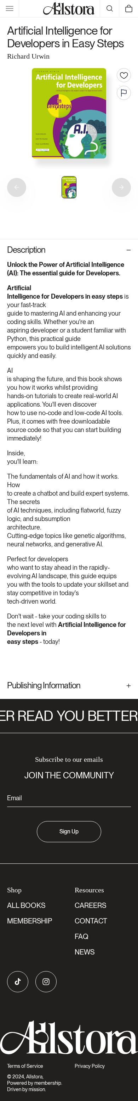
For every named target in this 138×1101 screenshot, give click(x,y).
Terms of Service (25, 1066)
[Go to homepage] (69, 1037)
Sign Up (69, 831)
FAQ (81, 936)
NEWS (84, 952)
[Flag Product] (124, 93)
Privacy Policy (90, 1066)
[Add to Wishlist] (124, 75)
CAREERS (90, 905)
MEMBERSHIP (29, 921)
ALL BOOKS (26, 905)
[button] (9, 8)
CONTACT (91, 921)
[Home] (69, 8)
